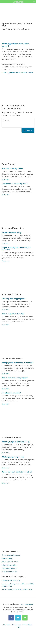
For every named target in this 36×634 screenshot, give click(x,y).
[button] (34, 1)
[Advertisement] (18, 89)
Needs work (28, 604)
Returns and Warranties (10, 562)
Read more (5, 180)
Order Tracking (7, 558)
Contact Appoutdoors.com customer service (17, 72)
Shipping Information (9, 565)
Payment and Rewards (9, 568)
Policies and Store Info (9, 572)
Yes (21, 604)
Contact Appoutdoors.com (11, 555)
